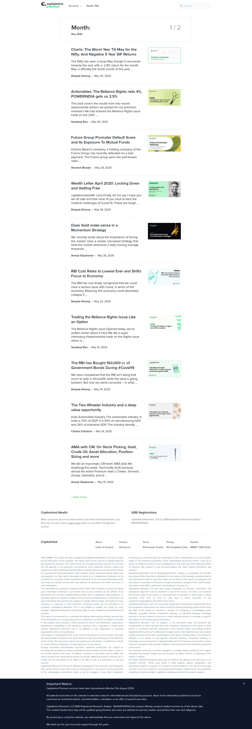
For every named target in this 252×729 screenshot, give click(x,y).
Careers (123, 542)
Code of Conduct (104, 547)
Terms (146, 542)
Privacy (170, 542)
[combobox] (194, 6)
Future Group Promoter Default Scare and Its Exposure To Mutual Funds (103, 140)
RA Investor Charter (153, 547)
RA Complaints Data (176, 547)
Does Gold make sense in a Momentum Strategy (94, 227)
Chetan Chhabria (81, 431)
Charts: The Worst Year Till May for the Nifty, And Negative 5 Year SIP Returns (104, 52)
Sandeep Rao (79, 122)
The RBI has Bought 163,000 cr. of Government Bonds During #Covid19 (102, 365)
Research (74, 5)
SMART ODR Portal (200, 547)
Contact (194, 542)
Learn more (74, 523)
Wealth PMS (92, 5)
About (98, 542)
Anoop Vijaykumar (82, 255)
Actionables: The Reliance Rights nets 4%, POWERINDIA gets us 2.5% (106, 94)
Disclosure (124, 547)
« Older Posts (79, 497)
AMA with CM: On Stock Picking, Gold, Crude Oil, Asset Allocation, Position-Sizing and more (104, 452)
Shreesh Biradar (81, 167)
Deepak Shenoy (81, 76)
